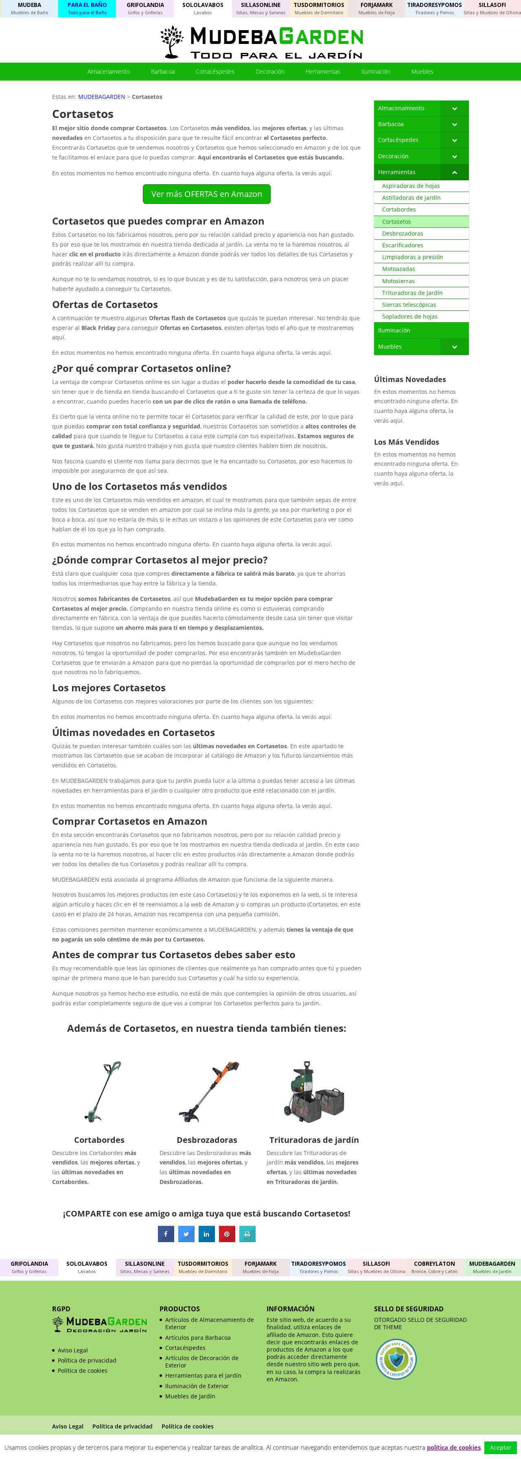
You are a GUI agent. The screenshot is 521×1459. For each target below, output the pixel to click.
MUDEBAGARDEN (101, 96)
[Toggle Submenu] (454, 108)
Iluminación (375, 71)
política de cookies (454, 1447)
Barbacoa (163, 71)
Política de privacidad (87, 1360)
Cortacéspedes (215, 71)
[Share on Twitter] (186, 1240)
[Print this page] (247, 1240)
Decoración (270, 71)
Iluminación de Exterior (197, 1386)
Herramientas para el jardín (203, 1375)
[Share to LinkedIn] (207, 1240)
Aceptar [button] (500, 1447)
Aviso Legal (73, 1350)
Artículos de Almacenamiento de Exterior (209, 1323)
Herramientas (323, 71)
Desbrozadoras (207, 1139)
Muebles (422, 71)
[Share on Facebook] (166, 1240)
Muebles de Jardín (190, 1396)
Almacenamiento (109, 71)
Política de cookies (82, 1370)
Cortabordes (99, 1139)
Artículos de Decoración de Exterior (202, 1361)
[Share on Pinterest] (227, 1240)
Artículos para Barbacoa (198, 1337)
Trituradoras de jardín (314, 1139)
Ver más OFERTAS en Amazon (206, 193)
